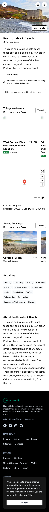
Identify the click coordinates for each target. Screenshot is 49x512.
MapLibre (37, 197)
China (16, 468)
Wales (34, 463)
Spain (25, 468)
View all (40, 110)
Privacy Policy (30, 439)
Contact (19, 444)
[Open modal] (44, 4)
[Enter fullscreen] (42, 171)
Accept (24, 502)
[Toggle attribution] (42, 197)
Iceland (6, 468)
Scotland (18, 458)
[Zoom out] (42, 180)
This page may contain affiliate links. (23, 92)
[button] (24, 182)
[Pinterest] (21, 425)
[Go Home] (37, 4)
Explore (6, 439)
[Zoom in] (42, 177)
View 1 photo (39, 28)
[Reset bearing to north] (42, 184)
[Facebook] (5, 425)
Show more (12, 74)
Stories (17, 439)
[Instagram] (15, 425)
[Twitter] (10, 425)
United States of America (15, 463)
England (7, 458)
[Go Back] (4, 4)
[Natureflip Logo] (24, 400)
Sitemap (7, 444)
